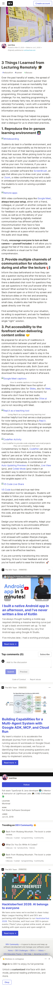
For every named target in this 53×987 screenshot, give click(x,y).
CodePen (34, 449)
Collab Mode (19, 468)
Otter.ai (43, 398)
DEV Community (24, 825)
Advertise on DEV (41, 954)
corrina (11, 45)
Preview (23, 671)
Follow (27, 784)
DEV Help (27, 954)
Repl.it (42, 420)
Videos (41, 950)
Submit (10, 671)
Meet (48, 388)
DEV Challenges (21, 950)
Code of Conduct (19, 679)
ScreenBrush (40, 171)
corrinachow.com (29, 50)
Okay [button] (7, 982)
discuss (28, 72)
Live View (46, 465)
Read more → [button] (10, 644)
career (18, 72)
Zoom (7, 177)
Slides (33, 388)
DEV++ (33, 950)
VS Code (5, 489)
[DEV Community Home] (10, 3)
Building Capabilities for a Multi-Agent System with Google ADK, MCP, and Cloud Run (25, 725)
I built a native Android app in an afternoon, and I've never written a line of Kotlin (25, 610)
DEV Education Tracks (12, 954)
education (7, 72)
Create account (42, 3)
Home (10, 950)
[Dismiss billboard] (49, 959)
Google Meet (44, 198)
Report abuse (35, 679)
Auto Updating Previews (14, 465)
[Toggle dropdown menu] (49, 570)
